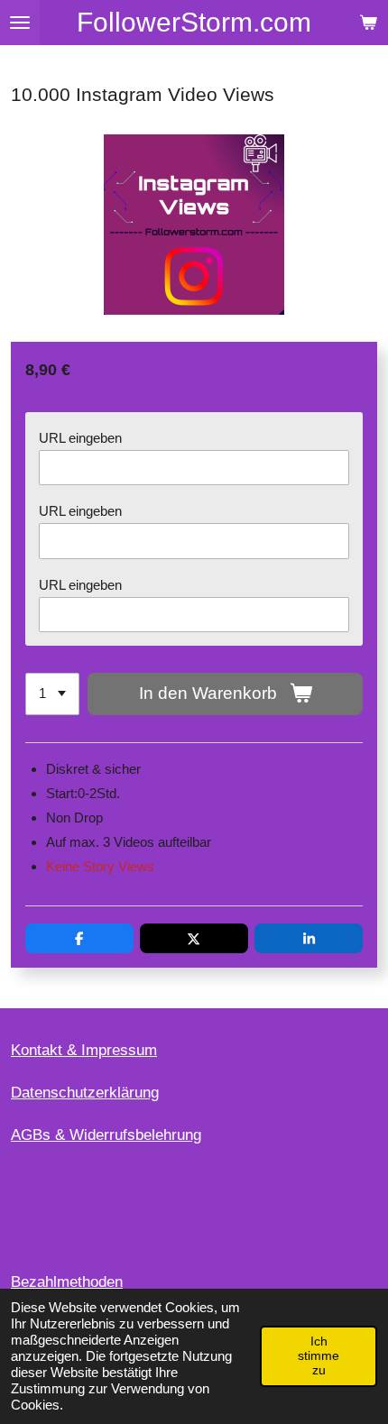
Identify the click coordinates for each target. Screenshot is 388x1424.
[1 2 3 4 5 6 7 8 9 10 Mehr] (52, 694)
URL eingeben (80, 438)
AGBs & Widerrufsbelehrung (106, 1135)
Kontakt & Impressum (84, 1050)
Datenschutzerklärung (85, 1092)
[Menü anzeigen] (20, 22)
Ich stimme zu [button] (318, 1356)
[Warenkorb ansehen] (368, 22)
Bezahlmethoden (67, 1282)
